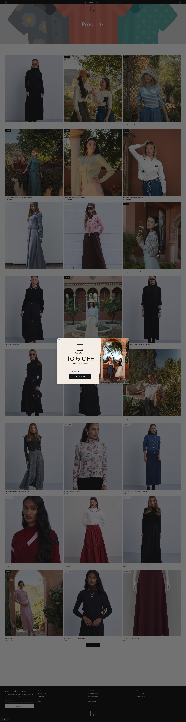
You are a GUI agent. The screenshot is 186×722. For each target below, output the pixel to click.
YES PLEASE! (80, 376)
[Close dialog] (58, 339)
